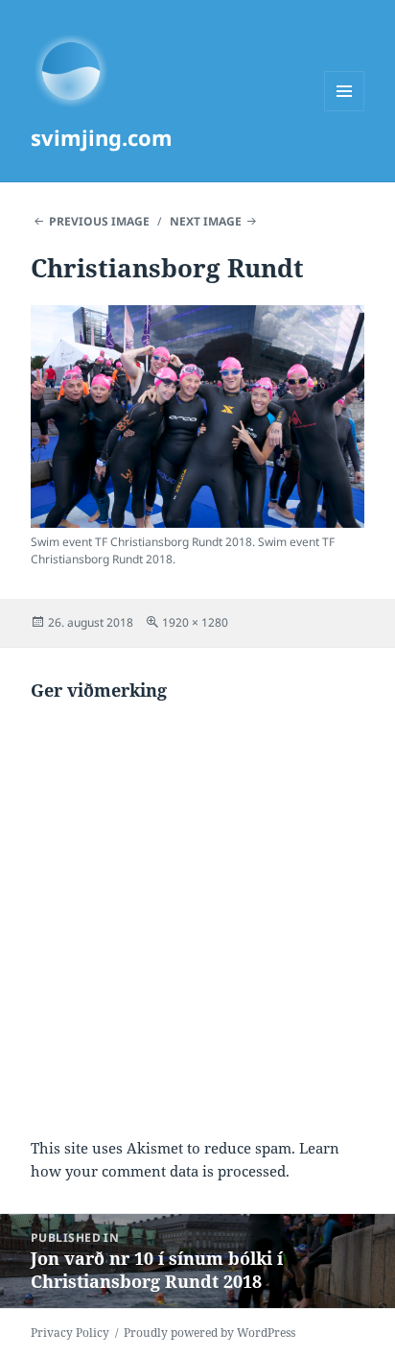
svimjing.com (102, 137)
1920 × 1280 (195, 622)
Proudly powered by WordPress (209, 1332)
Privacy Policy (70, 1332)
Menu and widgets (344, 110)
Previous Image (99, 221)
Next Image (206, 221)
